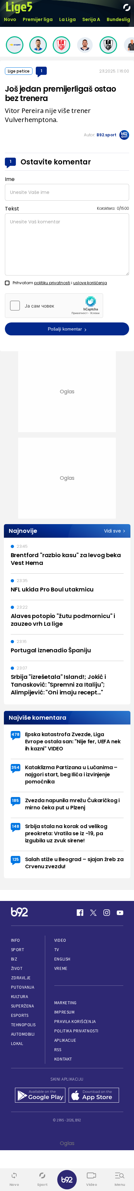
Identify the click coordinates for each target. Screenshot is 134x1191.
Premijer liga (38, 19)
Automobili (23, 1034)
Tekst (12, 209)
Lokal (17, 1043)
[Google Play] (40, 1096)
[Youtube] (120, 912)
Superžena (22, 1006)
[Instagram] (106, 912)
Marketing (65, 1003)
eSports (20, 1015)
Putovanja (22, 987)
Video (60, 940)
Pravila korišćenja (75, 1021)
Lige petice (19, 71)
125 (15, 859)
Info (15, 940)
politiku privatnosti (52, 283)
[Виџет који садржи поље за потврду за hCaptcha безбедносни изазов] (54, 305)
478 (15, 734)
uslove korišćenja (90, 283)
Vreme (61, 968)
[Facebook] (80, 912)
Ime (10, 179)
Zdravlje (21, 978)
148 (15, 826)
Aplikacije (65, 1040)
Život (17, 968)
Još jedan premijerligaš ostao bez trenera (60, 94)
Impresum (64, 1012)
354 (15, 767)
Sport (17, 949)
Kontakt (63, 1059)
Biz (14, 959)
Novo (10, 19)
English (62, 959)
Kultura (19, 996)
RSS (57, 1049)
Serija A (91, 19)
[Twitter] (93, 912)
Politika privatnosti (76, 1031)
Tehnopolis (23, 1025)
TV (56, 949)
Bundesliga (120, 19)
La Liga (67, 19)
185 (15, 800)
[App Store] (94, 1096)
